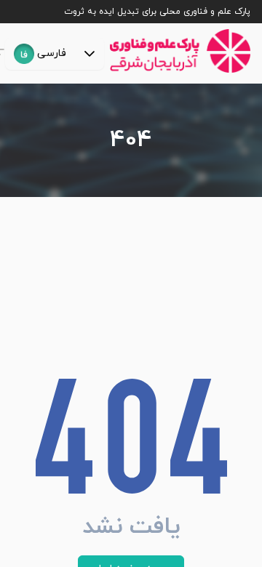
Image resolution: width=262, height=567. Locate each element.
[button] (89, 54)
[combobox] (40, 54)
